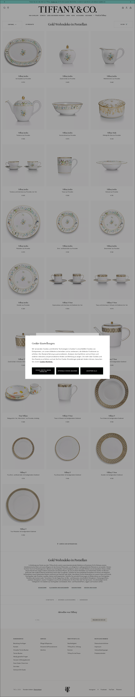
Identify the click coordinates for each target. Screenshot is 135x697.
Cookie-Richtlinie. (46, 362)
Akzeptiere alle (91, 371)
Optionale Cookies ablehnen (67, 371)
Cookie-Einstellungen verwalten (43, 371)
